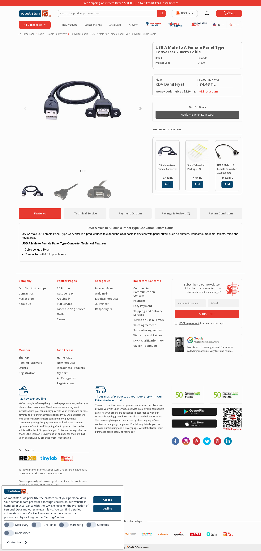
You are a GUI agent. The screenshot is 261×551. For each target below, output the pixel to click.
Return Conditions (221, 213)
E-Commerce (142, 547)
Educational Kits (93, 24)
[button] (80, 171)
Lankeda (202, 58)
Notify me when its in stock (197, 114)
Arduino (133, 24)
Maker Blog (26, 298)
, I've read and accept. (201, 323)
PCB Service (64, 304)
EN (218, 25)
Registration (27, 373)
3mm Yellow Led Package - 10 (196, 167)
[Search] (161, 13)
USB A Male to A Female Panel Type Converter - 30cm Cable (124, 34)
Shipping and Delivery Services (147, 312)
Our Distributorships (32, 288)
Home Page (28, 34)
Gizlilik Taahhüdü (145, 345)
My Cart (62, 373)
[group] (83, 104)
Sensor (61, 319)
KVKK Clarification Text (149, 340)
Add (167, 184)
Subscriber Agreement (148, 330)
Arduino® (63, 298)
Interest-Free (104, 288)
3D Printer (63, 288)
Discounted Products (71, 368)
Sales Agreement (144, 325)
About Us (25, 304)
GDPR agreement (189, 323)
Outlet (61, 314)
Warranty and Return (147, 335)
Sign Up (24, 357)
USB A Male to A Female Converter (167, 167)
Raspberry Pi (65, 293)
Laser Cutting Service (71, 309)
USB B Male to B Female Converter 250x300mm (227, 169)
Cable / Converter (57, 34)
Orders (23, 368)
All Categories (66, 378)
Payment (139, 301)
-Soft (130, 547)
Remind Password (30, 362)
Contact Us (26, 293)
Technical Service (85, 213)
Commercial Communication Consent (144, 291)
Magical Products (106, 298)
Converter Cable (79, 34)
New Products (69, 24)
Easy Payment (142, 306)
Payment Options (130, 213)
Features (40, 213)
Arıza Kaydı (115, 24)
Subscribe (207, 314)
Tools (41, 34)
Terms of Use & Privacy (148, 320)
